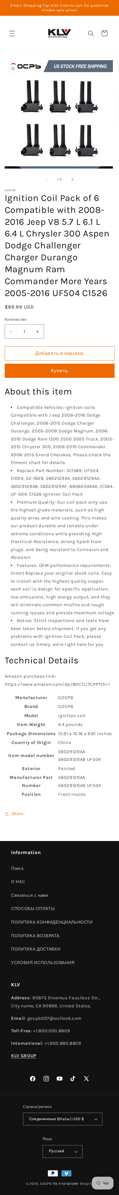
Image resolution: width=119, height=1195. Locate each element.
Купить (59, 370)
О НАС (18, 881)
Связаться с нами (29, 895)
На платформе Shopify (73, 1184)
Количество (16, 319)
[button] (12, 33)
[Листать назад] (47, 179)
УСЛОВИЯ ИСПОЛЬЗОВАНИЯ (43, 962)
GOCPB (46, 1184)
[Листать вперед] (72, 179)
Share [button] (18, 813)
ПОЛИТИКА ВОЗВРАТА (35, 935)
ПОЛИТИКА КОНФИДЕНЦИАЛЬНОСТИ (52, 922)
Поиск (17, 868)
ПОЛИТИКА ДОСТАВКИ (35, 949)
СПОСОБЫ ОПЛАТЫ (33, 908)
